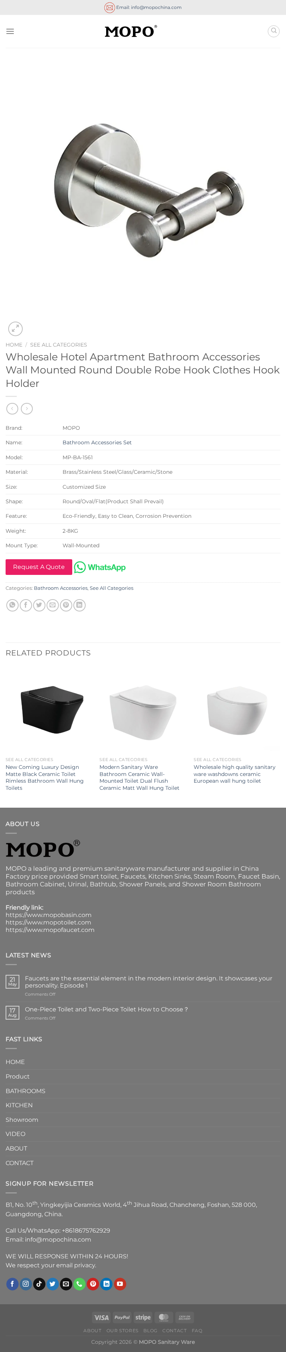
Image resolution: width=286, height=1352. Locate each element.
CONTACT (20, 1163)
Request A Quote (39, 566)
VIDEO (15, 1133)
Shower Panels (142, 884)
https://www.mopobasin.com (49, 914)
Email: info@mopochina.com (148, 7)
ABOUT (16, 1148)
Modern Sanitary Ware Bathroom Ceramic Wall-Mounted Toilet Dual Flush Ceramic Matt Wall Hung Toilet (139, 777)
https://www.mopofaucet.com (50, 929)
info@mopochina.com (58, 1239)
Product (18, 1076)
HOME (15, 1061)
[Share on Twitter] (39, 605)
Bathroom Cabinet (35, 884)
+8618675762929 (86, 1230)
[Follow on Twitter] (53, 1284)
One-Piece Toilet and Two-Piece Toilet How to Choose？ (107, 1009)
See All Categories (58, 345)
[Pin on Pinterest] (66, 605)
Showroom (22, 1119)
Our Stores (123, 1330)
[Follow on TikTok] (39, 1284)
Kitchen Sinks (169, 876)
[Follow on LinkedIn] (106, 1284)
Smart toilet (98, 876)
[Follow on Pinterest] (93, 1284)
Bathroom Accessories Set (97, 442)
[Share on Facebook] (26, 605)
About (92, 1330)
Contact (174, 1330)
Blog (150, 1330)
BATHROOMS (25, 1091)
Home (14, 345)
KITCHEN (19, 1105)
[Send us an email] (66, 1284)
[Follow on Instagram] (26, 1284)
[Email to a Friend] (53, 605)
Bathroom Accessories (61, 588)
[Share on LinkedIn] (79, 605)
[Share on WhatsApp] (12, 605)
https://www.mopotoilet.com (48, 922)
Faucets (132, 876)
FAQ (197, 1330)
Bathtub (103, 884)
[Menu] (10, 31)
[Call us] (79, 1284)
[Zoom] (15, 329)
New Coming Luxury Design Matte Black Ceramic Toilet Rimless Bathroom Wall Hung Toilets (45, 777)
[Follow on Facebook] (12, 1284)
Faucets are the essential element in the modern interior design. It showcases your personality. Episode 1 (148, 982)
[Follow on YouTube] (120, 1284)
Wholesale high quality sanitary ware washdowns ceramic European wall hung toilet (235, 774)
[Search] (274, 31)
